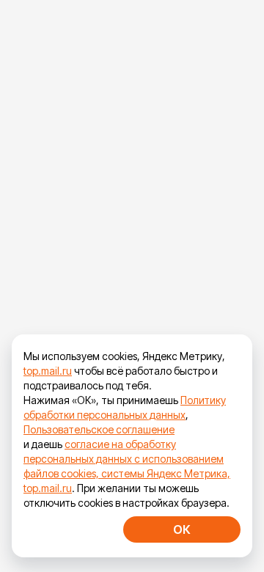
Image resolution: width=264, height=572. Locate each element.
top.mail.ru (47, 370)
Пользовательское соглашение (99, 429)
